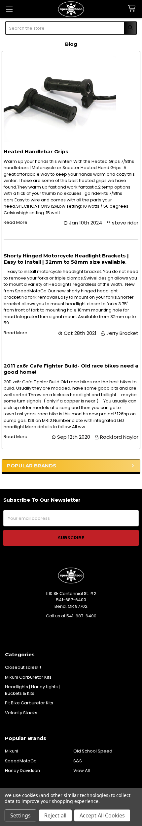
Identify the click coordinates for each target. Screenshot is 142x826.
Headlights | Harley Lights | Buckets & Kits (32, 690)
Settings (20, 815)
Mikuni (11, 751)
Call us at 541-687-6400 (71, 616)
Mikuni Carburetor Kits (28, 677)
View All (81, 770)
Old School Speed (92, 751)
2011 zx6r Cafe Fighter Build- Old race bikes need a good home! (71, 369)
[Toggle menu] (9, 9)
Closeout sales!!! (23, 667)
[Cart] (133, 8)
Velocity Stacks (21, 713)
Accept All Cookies (102, 815)
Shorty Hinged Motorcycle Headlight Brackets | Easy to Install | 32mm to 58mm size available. (66, 258)
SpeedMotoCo (21, 761)
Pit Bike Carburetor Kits (29, 703)
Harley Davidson (22, 770)
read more (15, 222)
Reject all (55, 815)
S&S (77, 761)
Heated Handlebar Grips (36, 151)
